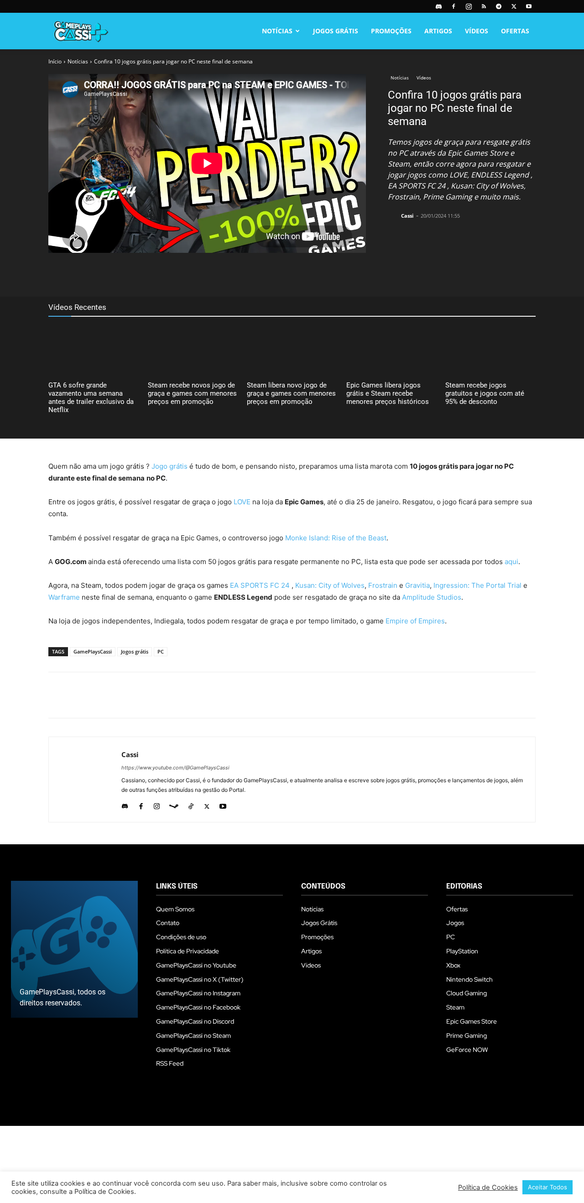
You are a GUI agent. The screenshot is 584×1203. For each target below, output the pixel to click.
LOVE (242, 501)
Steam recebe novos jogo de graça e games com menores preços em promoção (192, 393)
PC (160, 651)
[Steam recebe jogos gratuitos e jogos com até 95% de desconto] (490, 351)
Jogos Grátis (335, 30)
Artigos (438, 30)
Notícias (277, 30)
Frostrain (382, 585)
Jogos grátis (134, 651)
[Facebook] (453, 6)
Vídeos (476, 30)
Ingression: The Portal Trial (477, 585)
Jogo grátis (169, 466)
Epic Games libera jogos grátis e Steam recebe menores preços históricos (387, 393)
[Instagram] (468, 6)
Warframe (64, 597)
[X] (514, 6)
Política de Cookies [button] (488, 1187)
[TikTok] (191, 804)
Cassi (407, 215)
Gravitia (417, 585)
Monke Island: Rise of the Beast (335, 538)
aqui (511, 561)
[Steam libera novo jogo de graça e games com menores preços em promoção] (292, 351)
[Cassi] (394, 215)
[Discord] (438, 6)
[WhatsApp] (228, 274)
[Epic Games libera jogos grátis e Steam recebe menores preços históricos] (391, 351)
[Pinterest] (207, 274)
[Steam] (173, 804)
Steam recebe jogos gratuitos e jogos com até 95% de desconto (484, 393)
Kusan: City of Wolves (330, 585)
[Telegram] (499, 6)
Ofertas (515, 30)
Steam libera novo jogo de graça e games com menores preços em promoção (291, 393)
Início (55, 61)
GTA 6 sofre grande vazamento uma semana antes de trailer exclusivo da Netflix (91, 397)
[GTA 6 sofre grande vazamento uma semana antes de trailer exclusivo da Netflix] (93, 351)
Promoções (391, 30)
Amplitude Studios (431, 597)
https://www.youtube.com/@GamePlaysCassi (175, 767)
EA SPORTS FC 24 (260, 585)
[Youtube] (529, 6)
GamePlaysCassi (92, 651)
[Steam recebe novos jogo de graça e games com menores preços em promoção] (193, 351)
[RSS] (483, 6)
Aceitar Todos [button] (547, 1187)
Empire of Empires (415, 621)
